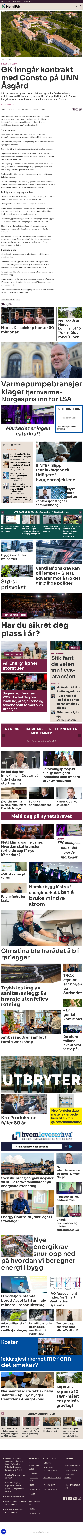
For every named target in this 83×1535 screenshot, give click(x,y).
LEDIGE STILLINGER (51, 1489)
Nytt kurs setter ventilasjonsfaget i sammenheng (18, 475)
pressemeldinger (8, 300)
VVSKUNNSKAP (49, 1485)
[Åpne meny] (76, 6)
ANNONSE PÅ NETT (72, 1470)
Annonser (17, 2)
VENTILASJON (35, 1513)
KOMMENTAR (35, 1489)
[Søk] (80, 6)
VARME (32, 1509)
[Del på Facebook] (73, 109)
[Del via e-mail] (80, 109)
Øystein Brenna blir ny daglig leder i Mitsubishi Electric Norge (20, 464)
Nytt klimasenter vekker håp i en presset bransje (20, 498)
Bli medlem (28, 2)
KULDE (32, 1494)
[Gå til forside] (11, 6)
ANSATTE (47, 1463)
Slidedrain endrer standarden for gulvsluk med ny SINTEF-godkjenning (20, 487)
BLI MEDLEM (48, 1467)
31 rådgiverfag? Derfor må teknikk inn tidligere (20, 455)
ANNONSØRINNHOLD (72, 1466)
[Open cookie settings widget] (3, 1531)
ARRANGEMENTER (50, 1470)
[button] (6, 445)
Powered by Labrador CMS (41, 1532)
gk (18, 300)
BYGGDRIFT (34, 1473)
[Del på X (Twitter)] (76, 109)
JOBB (32, 1485)
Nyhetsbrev (5, 2)
